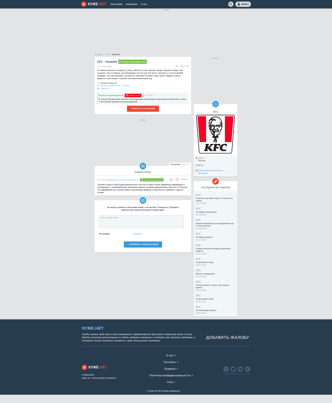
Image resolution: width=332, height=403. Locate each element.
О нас (144, 4)
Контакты (170, 361)
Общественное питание (210, 170)
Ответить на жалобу (143, 108)
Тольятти (126, 86)
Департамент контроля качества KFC (123, 180)
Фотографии (104, 234)
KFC (198, 194)
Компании (131, 4)
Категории (117, 4)
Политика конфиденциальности (170, 375)
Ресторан (203, 173)
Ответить (185, 179)
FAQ (170, 382)
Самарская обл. (114, 86)
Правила (169, 368)
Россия (103, 86)
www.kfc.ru (105, 88)
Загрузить (137, 234)
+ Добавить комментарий (143, 244)
